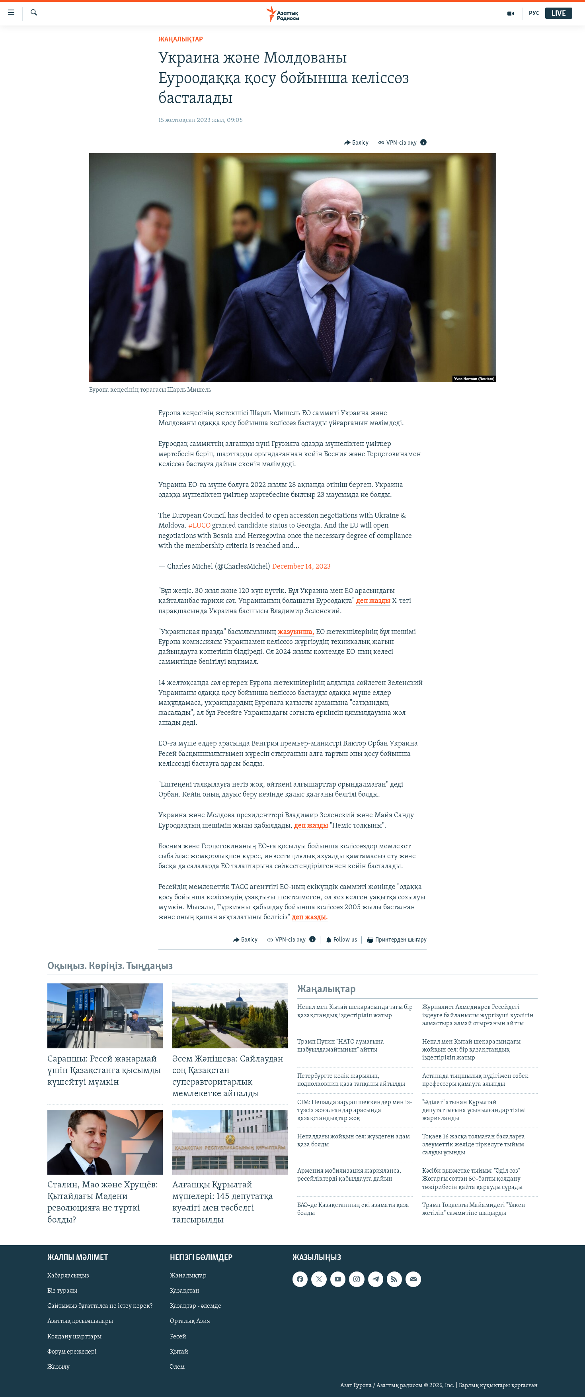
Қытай (179, 1351)
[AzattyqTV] (511, 14)
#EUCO (199, 526)
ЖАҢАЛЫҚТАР (180, 39)
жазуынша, (296, 632)
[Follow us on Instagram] (356, 1279)
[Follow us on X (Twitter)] (318, 1279)
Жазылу (58, 1367)
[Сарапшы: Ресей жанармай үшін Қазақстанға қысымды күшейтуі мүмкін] (105, 1015)
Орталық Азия (190, 1321)
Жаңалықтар (188, 1276)
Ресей (178, 1336)
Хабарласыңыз (68, 1276)
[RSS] (394, 1279)
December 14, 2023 (301, 567)
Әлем (177, 1367)
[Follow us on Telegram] (375, 1279)
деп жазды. (310, 917)
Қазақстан (184, 1291)
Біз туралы (62, 1291)
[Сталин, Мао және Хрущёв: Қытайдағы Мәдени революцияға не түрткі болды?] (105, 1142)
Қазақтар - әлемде (195, 1306)
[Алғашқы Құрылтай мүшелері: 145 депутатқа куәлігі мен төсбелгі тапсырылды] (230, 1142)
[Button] (356, 143)
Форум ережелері (72, 1351)
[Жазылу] (413, 1279)
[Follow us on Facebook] (300, 1279)
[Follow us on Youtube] (337, 1279)
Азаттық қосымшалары (80, 1321)
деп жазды (373, 601)
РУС (534, 13)
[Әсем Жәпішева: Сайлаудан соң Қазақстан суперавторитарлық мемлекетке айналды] (230, 1015)
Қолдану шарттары (74, 1336)
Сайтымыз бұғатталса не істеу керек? (99, 1306)
